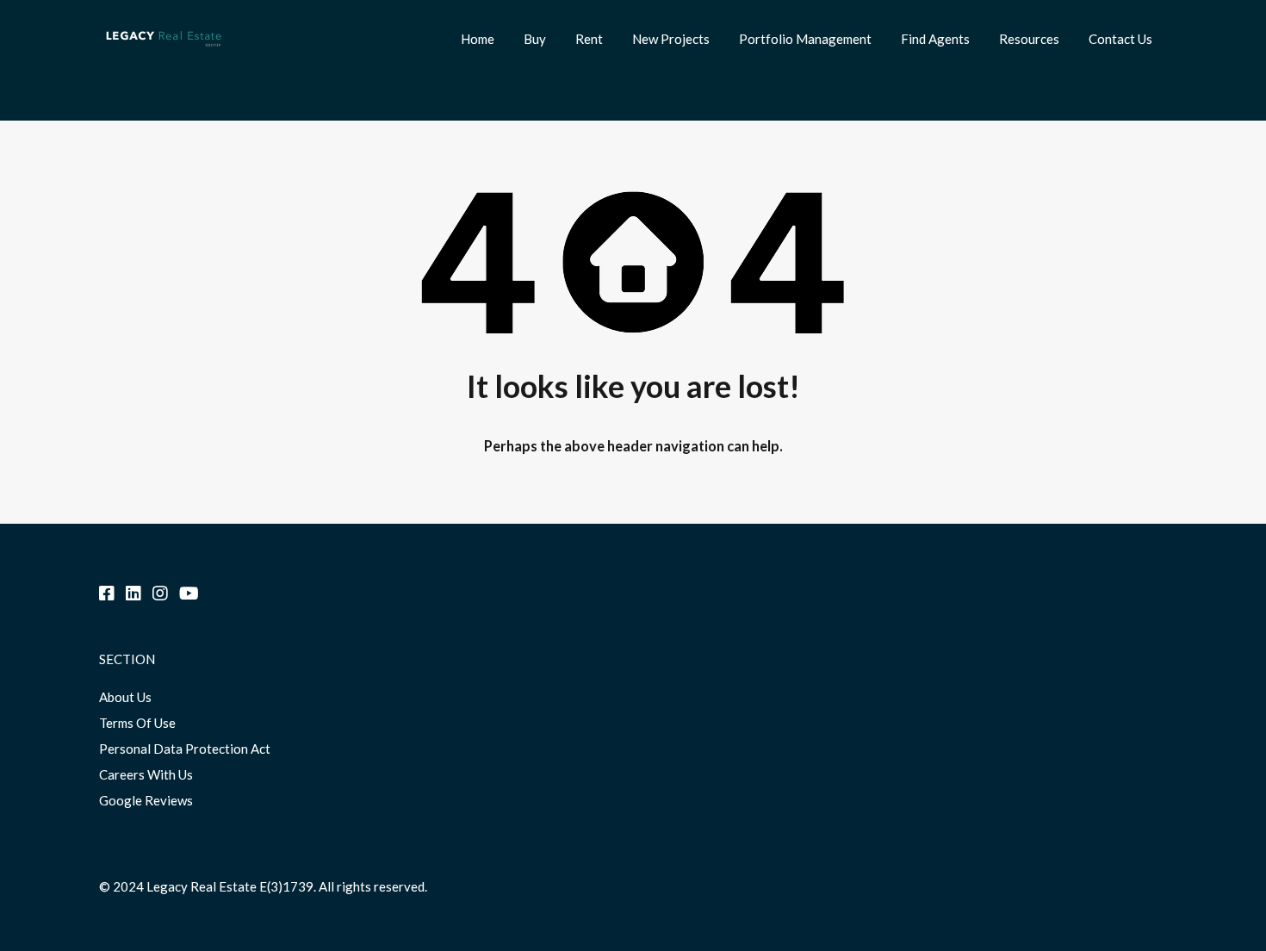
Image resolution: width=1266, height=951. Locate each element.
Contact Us (1120, 39)
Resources (1029, 39)
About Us (125, 697)
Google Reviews (146, 800)
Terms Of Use (137, 722)
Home (477, 39)
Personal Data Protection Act (184, 748)
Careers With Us (146, 774)
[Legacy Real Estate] (163, 52)
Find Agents (935, 39)
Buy (535, 39)
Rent (589, 39)
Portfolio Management (805, 39)
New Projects (671, 39)
